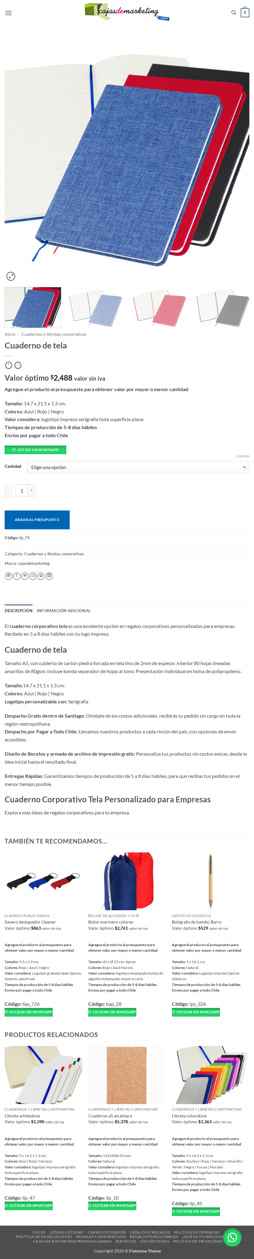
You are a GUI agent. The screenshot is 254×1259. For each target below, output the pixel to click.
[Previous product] (18, 365)
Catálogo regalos (150, 1232)
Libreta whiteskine (22, 1115)
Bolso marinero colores (110, 921)
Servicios (126, 1241)
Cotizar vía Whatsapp (31, 1012)
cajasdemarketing (34, 563)
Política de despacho (197, 1232)
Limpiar (242, 456)
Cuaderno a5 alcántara (110, 1115)
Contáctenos (154, 1241)
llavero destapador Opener (30, 921)
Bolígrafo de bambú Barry (196, 921)
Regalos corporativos (101, 1236)
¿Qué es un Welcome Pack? (210, 1236)
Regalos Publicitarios (154, 1236)
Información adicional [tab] (64, 610)
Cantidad (13, 466)
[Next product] (8, 365)
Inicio (10, 334)
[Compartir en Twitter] (24, 576)
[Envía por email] (33, 576)
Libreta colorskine (189, 1115)
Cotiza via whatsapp (38, 450)
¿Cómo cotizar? (67, 1232)
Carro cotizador (107, 1232)
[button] (8, 12)
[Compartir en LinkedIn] (49, 576)
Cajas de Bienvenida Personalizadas (72, 1241)
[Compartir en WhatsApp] (8, 576)
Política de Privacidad (197, 1241)
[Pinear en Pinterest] (41, 576)
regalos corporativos (72, 812)
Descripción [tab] (19, 610)
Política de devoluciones (44, 1236)
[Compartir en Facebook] (16, 576)
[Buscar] (233, 13)
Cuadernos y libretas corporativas (53, 334)
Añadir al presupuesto (37, 520)
